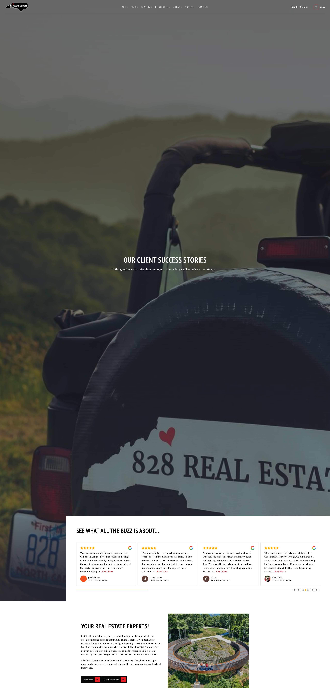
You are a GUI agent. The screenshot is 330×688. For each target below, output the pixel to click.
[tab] (295, 590)
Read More (98, 571)
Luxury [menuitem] (146, 7)
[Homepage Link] (17, 7)
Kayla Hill (154, 577)
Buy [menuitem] (124, 7)
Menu (322, 7)
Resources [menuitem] (162, 7)
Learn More (88, 679)
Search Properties (111, 679)
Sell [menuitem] (134, 7)
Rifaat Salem (278, 577)
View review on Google (98, 580)
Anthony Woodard (219, 577)
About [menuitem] (189, 7)
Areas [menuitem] (177, 7)
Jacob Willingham (96, 577)
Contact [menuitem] (203, 7)
